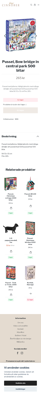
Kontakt (20, 329)
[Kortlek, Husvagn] (30, 293)
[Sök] (31, 5)
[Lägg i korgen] (11, 208)
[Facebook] (17, 353)
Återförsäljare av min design (20, 339)
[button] (35, 35)
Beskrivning (9, 136)
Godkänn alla (20, 383)
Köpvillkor (20, 332)
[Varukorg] (35, 5)
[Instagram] (22, 353)
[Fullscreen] (20, 35)
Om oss (20, 323)
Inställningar (20, 389)
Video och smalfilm (20, 326)
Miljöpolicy (20, 342)
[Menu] (38, 5)
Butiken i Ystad (20, 335)
